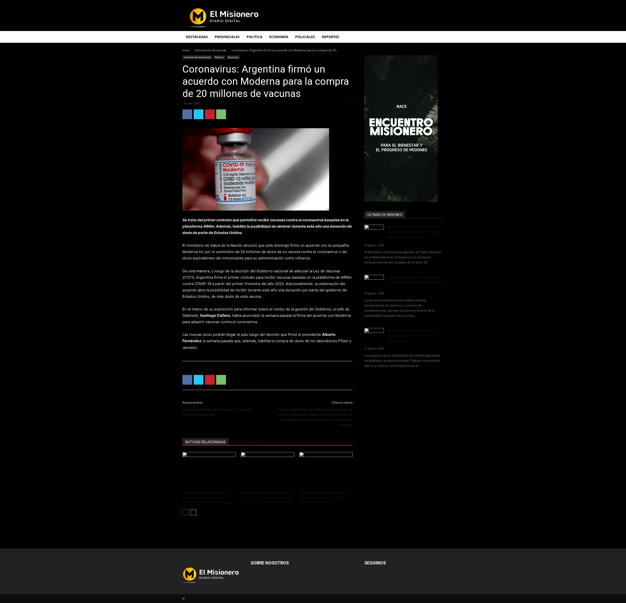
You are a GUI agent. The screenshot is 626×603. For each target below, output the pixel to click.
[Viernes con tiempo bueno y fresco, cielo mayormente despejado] (374, 334)
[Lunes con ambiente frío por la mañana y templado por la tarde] (374, 281)
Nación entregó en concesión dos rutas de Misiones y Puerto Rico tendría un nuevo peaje (324, 497)
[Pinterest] (210, 114)
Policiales (305, 36)
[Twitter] (198, 114)
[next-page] (193, 512)
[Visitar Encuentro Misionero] (404, 128)
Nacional (233, 57)
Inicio (186, 50)
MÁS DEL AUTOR (245, 442)
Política (219, 57)
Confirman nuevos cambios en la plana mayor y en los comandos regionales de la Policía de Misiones (209, 497)
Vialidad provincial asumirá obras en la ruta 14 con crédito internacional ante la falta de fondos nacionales (267, 497)
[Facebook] (187, 114)
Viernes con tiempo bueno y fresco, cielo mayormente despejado (412, 335)
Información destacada (210, 50)
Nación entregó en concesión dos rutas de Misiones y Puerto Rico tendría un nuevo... (414, 232)
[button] (438, 37)
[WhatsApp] (221, 114)
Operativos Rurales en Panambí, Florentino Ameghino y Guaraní (216, 412)
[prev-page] (185, 512)
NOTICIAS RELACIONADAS (205, 442)
